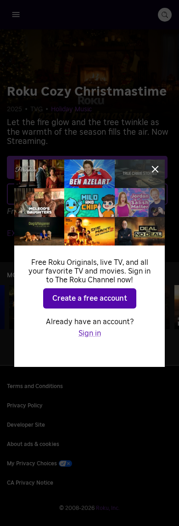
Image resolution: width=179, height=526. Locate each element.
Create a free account (89, 298)
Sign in (89, 333)
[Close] (155, 169)
